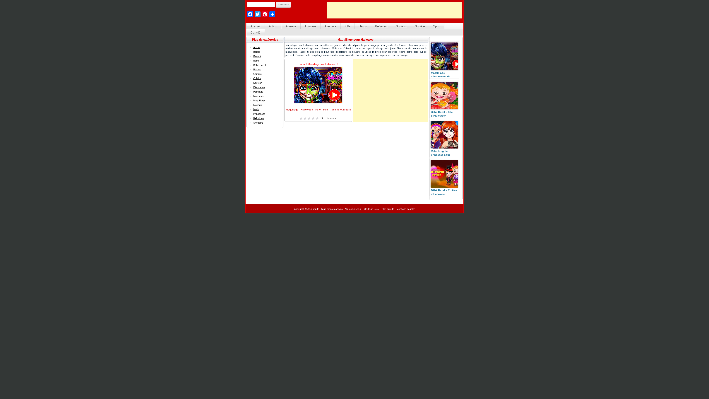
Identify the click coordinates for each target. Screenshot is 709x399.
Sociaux (401, 26)
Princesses (259, 113)
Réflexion (381, 26)
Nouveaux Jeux (353, 209)
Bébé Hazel (259, 65)
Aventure (330, 26)
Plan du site (387, 209)
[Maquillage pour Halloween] (318, 85)
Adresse (290, 26)
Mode (256, 109)
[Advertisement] (394, 10)
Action (273, 26)
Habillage (258, 91)
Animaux (310, 26)
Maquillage (292, 109)
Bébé (256, 60)
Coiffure (257, 74)
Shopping (258, 122)
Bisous (257, 69)
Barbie (256, 51)
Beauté (257, 56)
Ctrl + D (256, 32)
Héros (363, 26)
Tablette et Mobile (340, 109)
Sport (436, 26)
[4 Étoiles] (313, 118)
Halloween (307, 109)
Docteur (257, 82)
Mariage (257, 105)
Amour (256, 47)
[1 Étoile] (301, 118)
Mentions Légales (405, 209)
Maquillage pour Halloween (356, 39)
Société (420, 26)
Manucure (258, 96)
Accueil (256, 26)
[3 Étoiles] (309, 118)
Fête (318, 109)
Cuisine (257, 78)
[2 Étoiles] (305, 118)
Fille (347, 26)
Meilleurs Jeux (371, 209)
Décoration (259, 87)
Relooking (258, 118)
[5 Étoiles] (317, 118)
